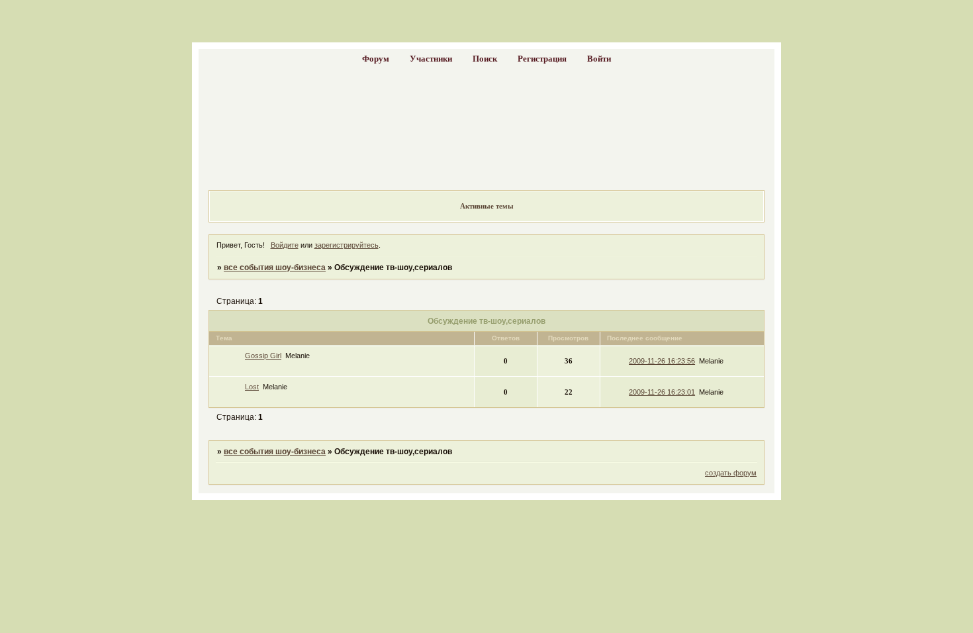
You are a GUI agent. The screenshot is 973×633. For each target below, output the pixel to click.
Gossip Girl (263, 356)
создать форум (731, 473)
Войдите (285, 245)
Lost (252, 387)
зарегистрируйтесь (346, 245)
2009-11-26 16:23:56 (662, 361)
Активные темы (487, 206)
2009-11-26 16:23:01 (662, 392)
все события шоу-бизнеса (275, 267)
